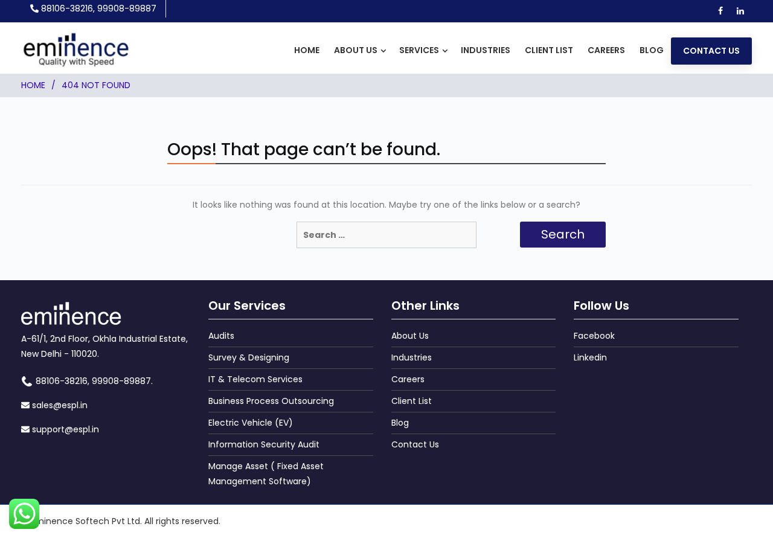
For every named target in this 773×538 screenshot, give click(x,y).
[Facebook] (720, 10)
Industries (485, 50)
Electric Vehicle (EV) (250, 423)
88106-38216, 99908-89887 (98, 8)
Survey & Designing (248, 357)
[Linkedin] (740, 10)
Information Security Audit (263, 444)
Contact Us (711, 51)
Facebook (594, 336)
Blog (652, 50)
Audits (221, 336)
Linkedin (590, 357)
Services (419, 50)
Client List (549, 50)
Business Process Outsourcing (271, 401)
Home (306, 50)
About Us (355, 50)
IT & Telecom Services (255, 379)
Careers (606, 50)
